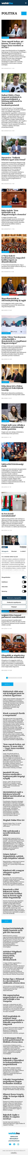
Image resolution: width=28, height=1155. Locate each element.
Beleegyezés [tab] (5, 551)
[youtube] (10, 1144)
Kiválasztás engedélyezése (14, 602)
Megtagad (14, 606)
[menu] (26, 3)
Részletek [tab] (14, 551)
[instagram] (18, 1144)
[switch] (24, 582)
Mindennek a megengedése (14, 598)
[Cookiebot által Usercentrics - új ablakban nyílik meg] (20, 547)
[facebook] (14, 1144)
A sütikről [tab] (22, 551)
